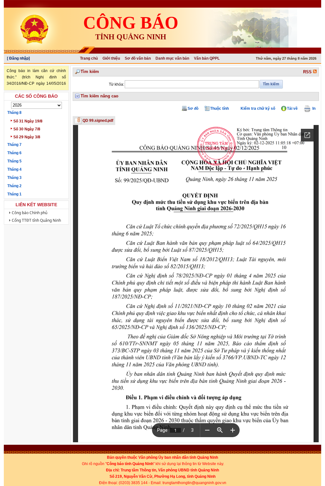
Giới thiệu (111, 58)
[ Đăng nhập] (18, 58)
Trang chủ (89, 58)
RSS (308, 71)
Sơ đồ (193, 108)
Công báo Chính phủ (29, 212)
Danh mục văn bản (172, 58)
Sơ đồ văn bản (138, 58)
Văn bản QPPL (207, 58)
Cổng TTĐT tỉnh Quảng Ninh (36, 220)
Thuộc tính (219, 108)
